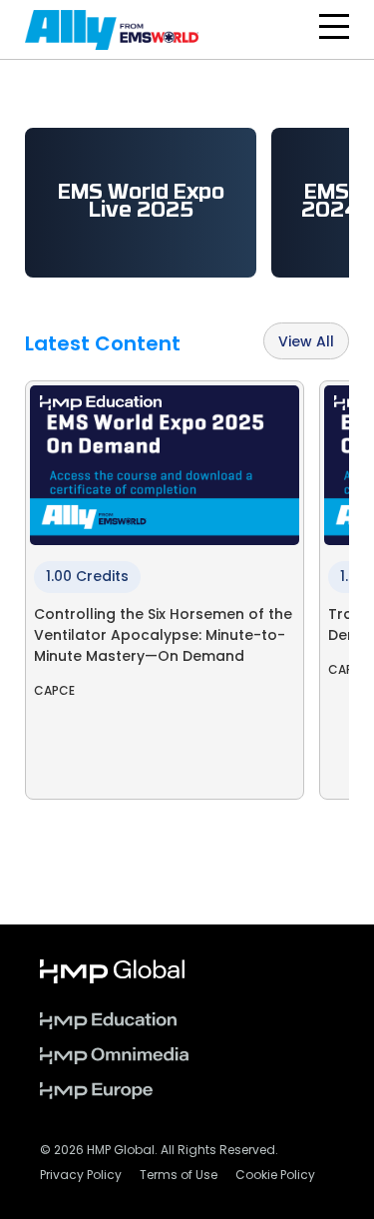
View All (306, 342)
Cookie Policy (275, 1176)
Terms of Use (178, 1176)
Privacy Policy (81, 1176)
